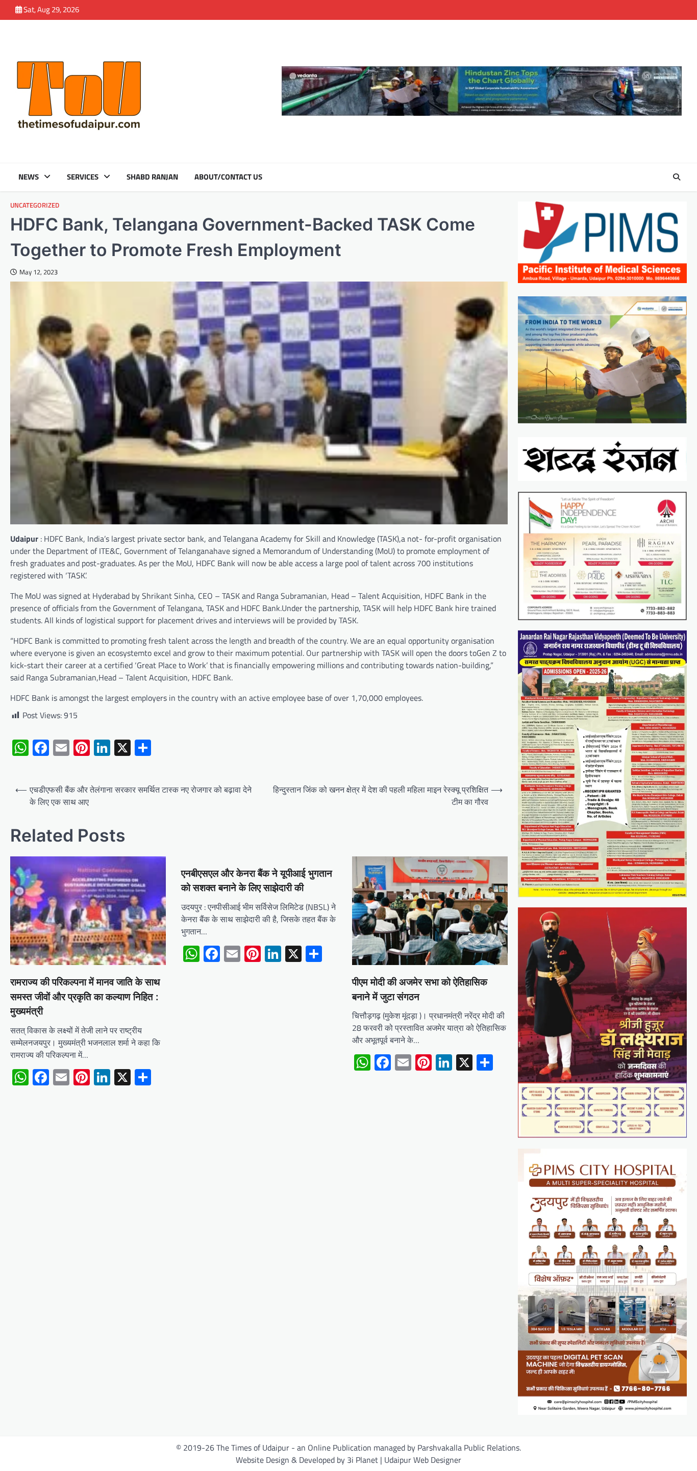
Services (82, 177)
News (28, 177)
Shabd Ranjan (152, 177)
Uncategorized (34, 205)
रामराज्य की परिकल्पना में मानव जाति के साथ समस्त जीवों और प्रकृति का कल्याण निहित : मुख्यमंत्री (85, 996)
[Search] (676, 177)
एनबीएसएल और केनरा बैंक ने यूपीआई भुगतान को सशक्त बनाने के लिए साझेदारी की (256, 881)
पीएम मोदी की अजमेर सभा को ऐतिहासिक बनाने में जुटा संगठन (419, 989)
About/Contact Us (228, 177)
